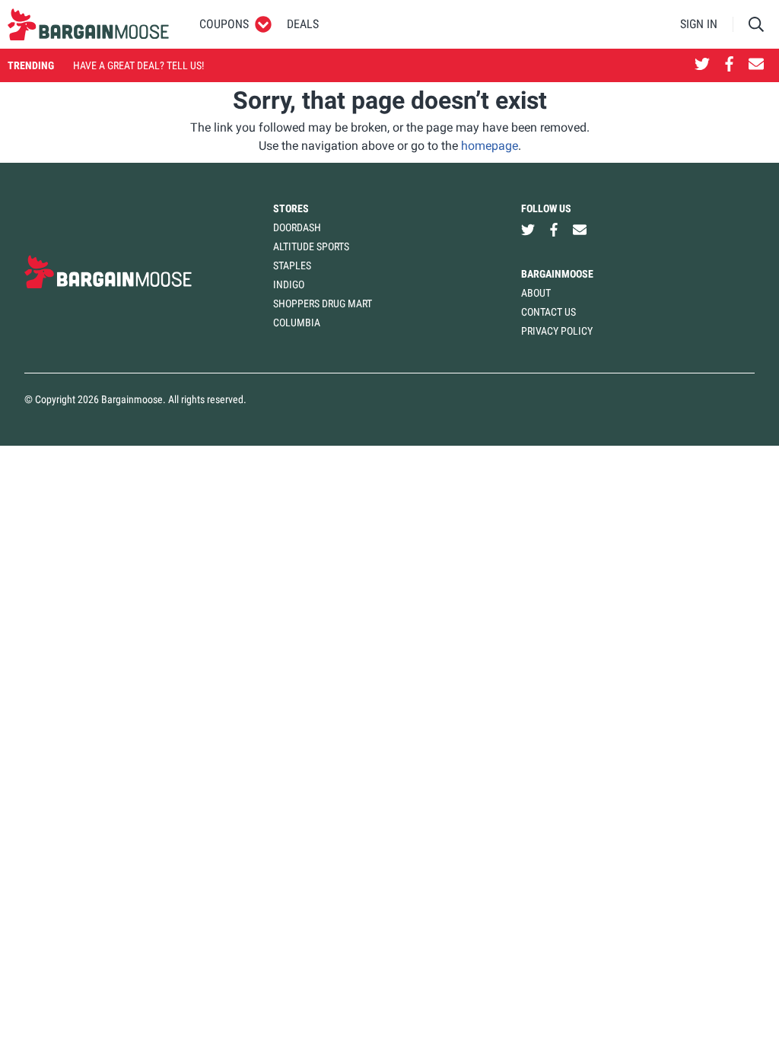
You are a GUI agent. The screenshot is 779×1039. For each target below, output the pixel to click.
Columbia (296, 322)
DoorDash (297, 227)
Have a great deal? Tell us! (138, 65)
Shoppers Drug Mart (322, 303)
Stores (291, 208)
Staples (292, 265)
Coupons (224, 24)
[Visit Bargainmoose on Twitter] (702, 65)
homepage (489, 145)
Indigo (288, 284)
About (536, 293)
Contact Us (548, 312)
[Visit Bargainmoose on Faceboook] (729, 65)
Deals (303, 24)
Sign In (698, 24)
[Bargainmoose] (88, 24)
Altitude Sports (311, 246)
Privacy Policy (557, 331)
